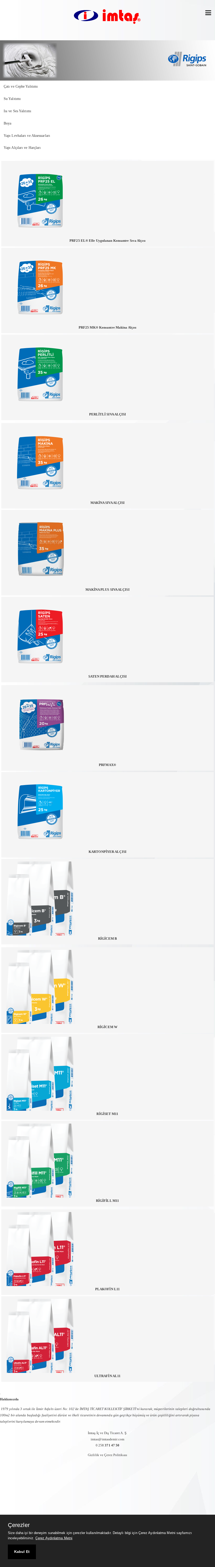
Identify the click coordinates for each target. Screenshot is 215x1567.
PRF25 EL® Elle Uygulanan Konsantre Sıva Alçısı (107, 241)
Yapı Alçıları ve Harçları (22, 148)
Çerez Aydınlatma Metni (53, 1538)
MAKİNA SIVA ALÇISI (107, 503)
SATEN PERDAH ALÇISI (107, 676)
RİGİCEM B (107, 938)
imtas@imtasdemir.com (107, 1439)
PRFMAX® (107, 765)
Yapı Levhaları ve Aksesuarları (27, 136)
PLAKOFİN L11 (107, 1289)
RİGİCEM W (107, 1027)
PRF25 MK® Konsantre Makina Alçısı (107, 327)
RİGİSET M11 (107, 1114)
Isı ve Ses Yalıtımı (17, 111)
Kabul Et (22, 1551)
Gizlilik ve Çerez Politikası (107, 1455)
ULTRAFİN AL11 (107, 1376)
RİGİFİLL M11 (107, 1201)
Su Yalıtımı (12, 99)
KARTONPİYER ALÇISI (107, 852)
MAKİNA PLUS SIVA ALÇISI (107, 589)
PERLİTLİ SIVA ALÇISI (107, 414)
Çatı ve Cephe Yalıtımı (21, 86)
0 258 (108, 1445)
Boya (7, 123)
